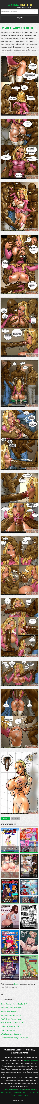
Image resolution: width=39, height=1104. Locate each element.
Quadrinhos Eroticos (31, 1060)
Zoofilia (20, 1089)
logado (17, 984)
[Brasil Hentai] (19, 7)
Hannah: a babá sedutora (9, 1011)
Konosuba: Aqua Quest (9, 1030)
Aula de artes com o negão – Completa (14, 1038)
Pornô (14, 1089)
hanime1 (33, 1089)
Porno (26, 1089)
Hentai (29, 1092)
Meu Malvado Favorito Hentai (11, 1019)
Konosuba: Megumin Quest (10, 1026)
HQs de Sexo (15, 818)
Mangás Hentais (22, 1095)
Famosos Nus (6, 1092)
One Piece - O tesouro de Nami (12, 1015)
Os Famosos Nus (19, 1092)
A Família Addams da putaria (11, 1034)
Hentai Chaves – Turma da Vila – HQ (14, 1004)
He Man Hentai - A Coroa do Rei (12, 1023)
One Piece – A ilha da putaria (11, 1008)
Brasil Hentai (6, 1089)
